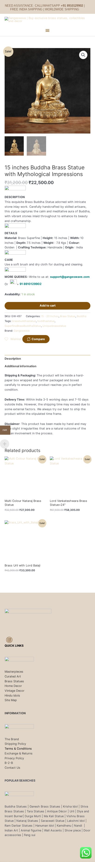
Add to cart (48, 305)
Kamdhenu (64, 825)
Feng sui (29, 835)
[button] (83, 55)
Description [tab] (13, 358)
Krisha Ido (70, 806)
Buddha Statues (16, 806)
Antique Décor (57, 811)
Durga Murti (33, 816)
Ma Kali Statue (54, 816)
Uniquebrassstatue (54, 325)
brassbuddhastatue (24, 321)
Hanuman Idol (44, 825)
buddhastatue (46, 321)
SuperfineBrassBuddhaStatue (23, 325)
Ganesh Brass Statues (45, 806)
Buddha (81, 316)
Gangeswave (22, 330)
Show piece (73, 830)
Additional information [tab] (20, 366)
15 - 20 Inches (50, 316)
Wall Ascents (53, 830)
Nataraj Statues (27, 820)
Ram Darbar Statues (19, 825)
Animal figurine (31, 830)
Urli (72, 811)
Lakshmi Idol (76, 820)
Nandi (78, 825)
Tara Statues (35, 811)
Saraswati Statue (52, 820)
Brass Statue (67, 316)
